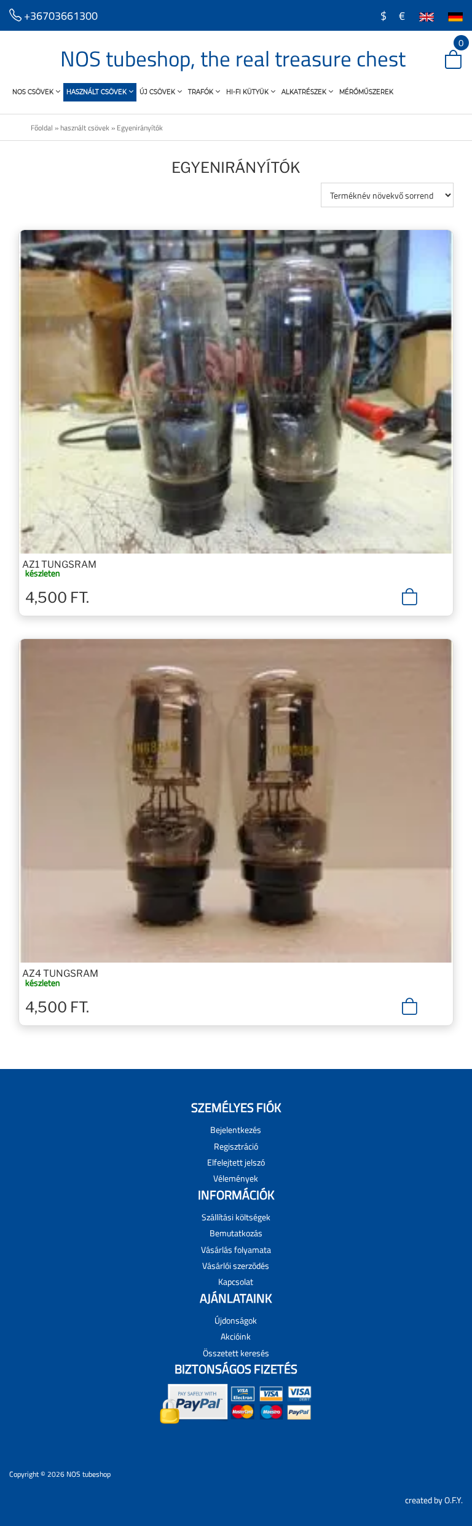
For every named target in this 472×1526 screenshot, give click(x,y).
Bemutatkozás (236, 1232)
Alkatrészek (304, 92)
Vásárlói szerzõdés (235, 1265)
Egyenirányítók (140, 127)
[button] (443, 60)
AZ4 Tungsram (60, 973)
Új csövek (158, 92)
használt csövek (97, 92)
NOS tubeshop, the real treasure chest (233, 58)
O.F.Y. (453, 1499)
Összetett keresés (236, 1352)
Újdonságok (235, 1320)
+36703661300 (60, 15)
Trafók (201, 92)
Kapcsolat (235, 1281)
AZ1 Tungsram (59, 564)
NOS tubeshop (88, 1474)
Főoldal (42, 127)
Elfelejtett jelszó (236, 1162)
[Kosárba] (409, 597)
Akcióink (236, 1336)
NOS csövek (33, 92)
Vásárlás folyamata (236, 1249)
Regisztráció (236, 1146)
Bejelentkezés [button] (235, 1129)
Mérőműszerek (366, 92)
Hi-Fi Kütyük (248, 92)
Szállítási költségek (236, 1216)
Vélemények (235, 1178)
